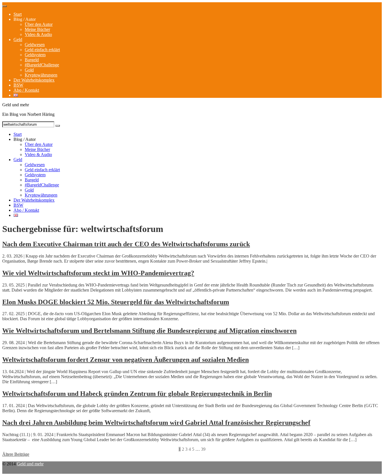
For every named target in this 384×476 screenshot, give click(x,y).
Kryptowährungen (41, 75)
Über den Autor (39, 24)
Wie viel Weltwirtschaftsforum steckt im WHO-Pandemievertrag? (98, 273)
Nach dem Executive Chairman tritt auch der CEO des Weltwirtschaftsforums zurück (126, 244)
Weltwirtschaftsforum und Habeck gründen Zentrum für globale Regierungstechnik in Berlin (137, 393)
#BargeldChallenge (42, 64)
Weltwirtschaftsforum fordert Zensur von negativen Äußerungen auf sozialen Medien (125, 359)
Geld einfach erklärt (42, 49)
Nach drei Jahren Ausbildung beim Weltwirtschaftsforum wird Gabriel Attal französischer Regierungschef (156, 422)
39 (203, 449)
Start (17, 14)
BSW (18, 85)
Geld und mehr (30, 463)
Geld (17, 39)
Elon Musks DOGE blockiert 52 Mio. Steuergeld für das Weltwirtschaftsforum (115, 302)
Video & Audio (38, 34)
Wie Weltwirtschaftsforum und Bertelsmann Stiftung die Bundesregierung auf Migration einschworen (149, 330)
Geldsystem (35, 54)
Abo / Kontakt (26, 90)
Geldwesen (35, 44)
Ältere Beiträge (15, 454)
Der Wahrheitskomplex (34, 80)
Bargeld (32, 59)
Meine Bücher (37, 29)
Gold (29, 69)
